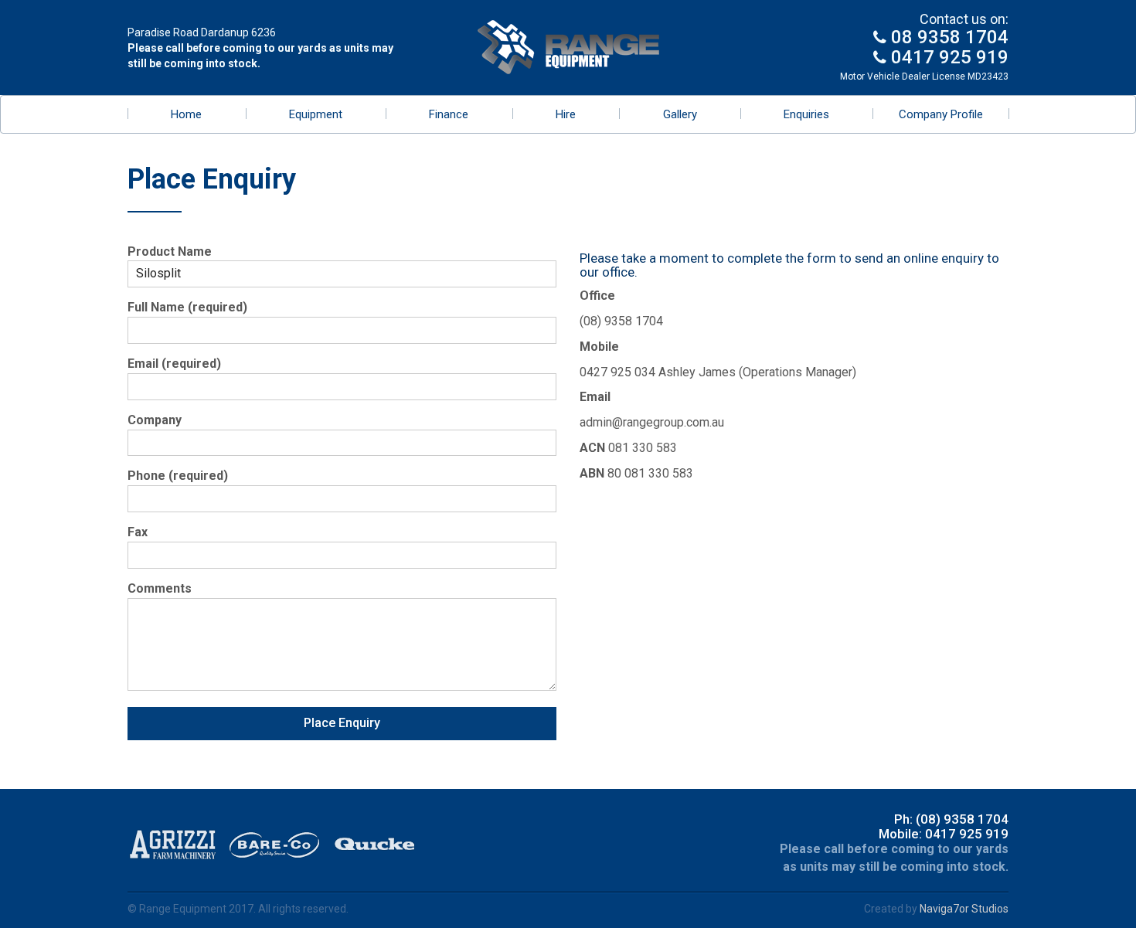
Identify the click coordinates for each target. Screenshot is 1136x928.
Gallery (680, 114)
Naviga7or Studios (964, 909)
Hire (566, 114)
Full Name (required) (187, 307)
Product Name (170, 251)
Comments (160, 588)
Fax (138, 532)
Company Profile (941, 114)
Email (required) (174, 363)
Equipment (315, 114)
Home (186, 114)
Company (155, 420)
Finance (448, 114)
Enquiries (806, 114)
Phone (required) (178, 475)
